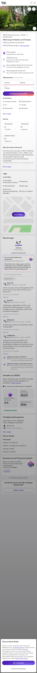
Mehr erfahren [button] (16, 383)
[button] (34, 28)
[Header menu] (35, 2)
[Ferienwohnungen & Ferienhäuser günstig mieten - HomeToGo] (4, 2)
